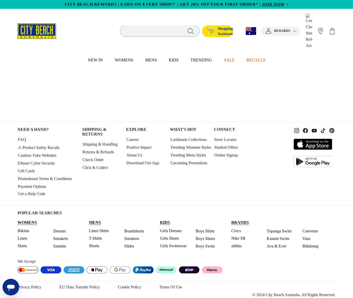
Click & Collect (95, 167)
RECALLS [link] (256, 60)
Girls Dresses (171, 231)
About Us (134, 155)
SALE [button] (229, 60)
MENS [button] (151, 60)
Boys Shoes (205, 238)
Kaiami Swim (278, 238)
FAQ (22, 139)
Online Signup (226, 155)
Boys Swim (205, 246)
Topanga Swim (279, 231)
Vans (306, 238)
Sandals (59, 246)
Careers (132, 139)
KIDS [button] (174, 60)
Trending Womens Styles (190, 147)
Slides (129, 246)
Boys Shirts (205, 231)
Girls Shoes (169, 238)
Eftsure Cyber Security (36, 163)
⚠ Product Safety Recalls (38, 147)
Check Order (93, 160)
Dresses (59, 231)
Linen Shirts (99, 231)
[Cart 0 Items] (332, 31)
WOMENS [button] (124, 60)
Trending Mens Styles (188, 155)
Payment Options (32, 186)
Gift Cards (26, 171)
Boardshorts (134, 231)
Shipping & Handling (100, 144)
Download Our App (142, 163)
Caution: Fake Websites (37, 155)
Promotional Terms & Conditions (45, 178)
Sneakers (60, 238)
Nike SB (238, 238)
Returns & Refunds (98, 152)
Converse (310, 231)
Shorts (94, 246)
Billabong (310, 246)
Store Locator (225, 139)
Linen (22, 238)
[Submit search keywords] (191, 31)
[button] (281, 31)
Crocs (236, 231)
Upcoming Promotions (188, 163)
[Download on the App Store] (313, 144)
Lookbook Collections (188, 139)
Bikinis (23, 231)
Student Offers (226, 147)
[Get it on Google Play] (313, 161)
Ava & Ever (276, 246)
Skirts (22, 246)
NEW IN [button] (95, 60)
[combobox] (159, 31)
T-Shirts (95, 238)
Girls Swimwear (173, 246)
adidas (236, 246)
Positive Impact (138, 147)
